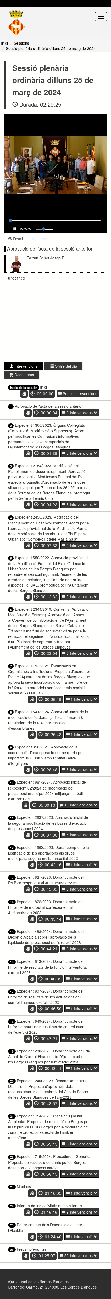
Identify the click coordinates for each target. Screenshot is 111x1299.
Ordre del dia (65, 366)
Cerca (41, 238)
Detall (17, 238)
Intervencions (25, 366)
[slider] (10, 220)
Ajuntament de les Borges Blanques (38, 1281)
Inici (4, 43)
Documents (23, 374)
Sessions (21, 43)
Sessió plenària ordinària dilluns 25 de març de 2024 (51, 48)
